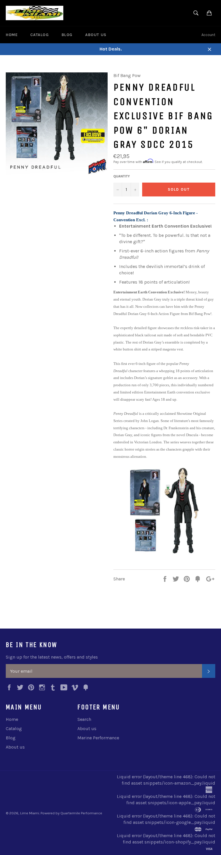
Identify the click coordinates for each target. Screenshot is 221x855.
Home (12, 34)
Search (84, 719)
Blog (67, 34)
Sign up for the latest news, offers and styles (52, 657)
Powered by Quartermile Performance (71, 813)
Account (208, 35)
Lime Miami (29, 813)
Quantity (121, 176)
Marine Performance (98, 737)
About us (95, 34)
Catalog (39, 34)
